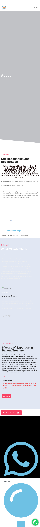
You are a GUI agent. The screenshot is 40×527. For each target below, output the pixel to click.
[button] (20, 424)
